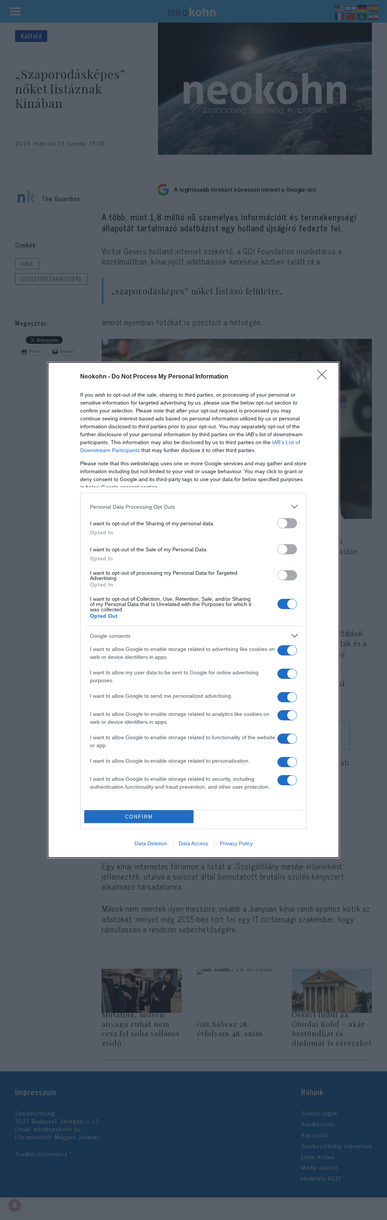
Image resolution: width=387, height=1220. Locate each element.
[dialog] (193, 610)
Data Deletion (151, 843)
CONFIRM (139, 817)
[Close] (324, 377)
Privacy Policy (236, 843)
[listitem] (193, 507)
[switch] (287, 523)
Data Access (193, 843)
